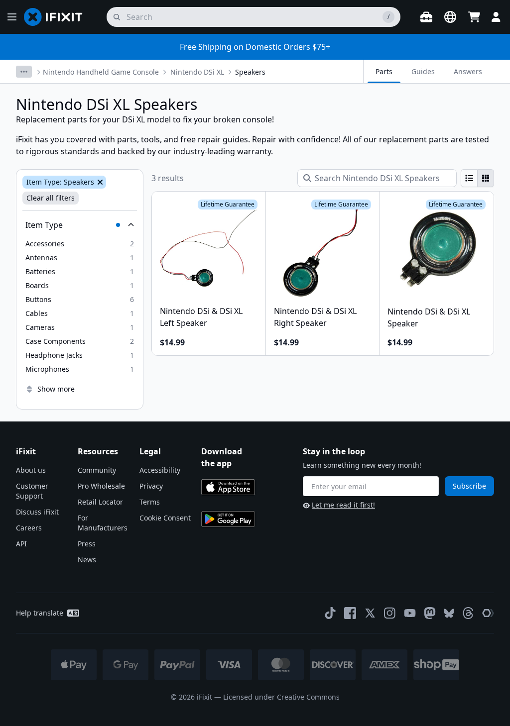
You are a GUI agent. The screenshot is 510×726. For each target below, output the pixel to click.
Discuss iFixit (37, 512)
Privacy (151, 486)
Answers (468, 71)
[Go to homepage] (57, 17)
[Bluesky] (449, 613)
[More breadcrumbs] (24, 72)
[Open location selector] (450, 17)
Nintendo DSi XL (197, 72)
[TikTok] (330, 613)
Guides (423, 71)
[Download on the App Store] (228, 487)
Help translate (39, 613)
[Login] (496, 17)
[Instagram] (390, 613)
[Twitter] (370, 613)
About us (31, 470)
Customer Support (32, 491)
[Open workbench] (426, 17)
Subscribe (469, 486)
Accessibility (159, 470)
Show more (56, 389)
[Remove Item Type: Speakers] (99, 182)
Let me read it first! (343, 505)
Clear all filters (50, 198)
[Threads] (468, 613)
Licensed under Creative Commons (281, 697)
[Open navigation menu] (12, 17)
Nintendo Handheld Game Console (101, 72)
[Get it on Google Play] (228, 519)
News (87, 559)
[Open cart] (474, 17)
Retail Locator (100, 502)
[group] (477, 178)
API (21, 543)
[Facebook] (350, 613)
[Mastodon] (430, 613)
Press (87, 543)
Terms (149, 502)
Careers (29, 527)
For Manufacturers (103, 522)
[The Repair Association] (488, 613)
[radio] (469, 178)
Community (97, 470)
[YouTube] (410, 613)
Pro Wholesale (101, 486)
